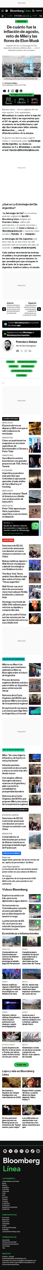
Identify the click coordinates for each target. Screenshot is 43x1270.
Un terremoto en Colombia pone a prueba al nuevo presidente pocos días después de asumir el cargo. (14, 911)
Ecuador (5, 1197)
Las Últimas (13, 366)
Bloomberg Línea (27, 366)
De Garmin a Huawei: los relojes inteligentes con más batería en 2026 (11, 1094)
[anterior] (4, 309)
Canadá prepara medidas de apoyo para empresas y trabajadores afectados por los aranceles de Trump (29, 310)
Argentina (21, 21)
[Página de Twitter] (10, 1151)
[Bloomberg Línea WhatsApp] (21, 528)
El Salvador (6, 1205)
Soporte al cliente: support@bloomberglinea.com (18, 1262)
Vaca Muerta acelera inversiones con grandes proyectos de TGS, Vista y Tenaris (15, 462)
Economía (5, 1218)
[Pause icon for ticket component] (2, 16)
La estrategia (21, 375)
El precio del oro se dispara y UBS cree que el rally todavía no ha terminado (15, 429)
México (4, 1185)
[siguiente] (39, 309)
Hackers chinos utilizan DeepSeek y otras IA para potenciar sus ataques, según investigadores (11, 1021)
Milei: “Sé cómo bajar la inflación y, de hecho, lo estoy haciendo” (13, 758)
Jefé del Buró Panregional (26, 346)
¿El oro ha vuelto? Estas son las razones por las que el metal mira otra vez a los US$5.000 (15, 618)
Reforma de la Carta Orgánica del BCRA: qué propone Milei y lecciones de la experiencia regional (15, 699)
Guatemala (5, 1209)
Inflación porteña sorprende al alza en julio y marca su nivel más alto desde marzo (14, 769)
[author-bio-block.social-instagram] (25, 351)
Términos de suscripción (10, 1244)
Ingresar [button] (39, 11)
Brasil (4, 1183)
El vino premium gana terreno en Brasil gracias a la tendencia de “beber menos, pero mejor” (11, 1122)
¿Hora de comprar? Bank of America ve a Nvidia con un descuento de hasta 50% (14, 497)
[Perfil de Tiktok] (32, 1151)
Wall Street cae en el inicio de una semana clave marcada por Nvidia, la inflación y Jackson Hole (15, 592)
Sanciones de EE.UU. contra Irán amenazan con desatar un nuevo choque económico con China (14, 551)
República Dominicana (9, 1207)
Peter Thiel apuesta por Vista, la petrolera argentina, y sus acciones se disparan (15, 512)
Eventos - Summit (8, 1256)
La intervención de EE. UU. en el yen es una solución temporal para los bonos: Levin (13, 925)
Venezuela (5, 1191)
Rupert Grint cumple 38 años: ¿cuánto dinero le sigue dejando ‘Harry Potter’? (31, 1095)
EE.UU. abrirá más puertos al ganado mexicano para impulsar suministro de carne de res (31, 989)
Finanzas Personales (9, 1227)
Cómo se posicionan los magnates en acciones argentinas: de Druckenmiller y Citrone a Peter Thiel (15, 446)
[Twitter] (21, 351)
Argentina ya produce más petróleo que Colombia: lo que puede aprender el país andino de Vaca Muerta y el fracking (14, 480)
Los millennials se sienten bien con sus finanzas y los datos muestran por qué (31, 1122)
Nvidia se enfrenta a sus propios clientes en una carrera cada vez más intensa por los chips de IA (13, 309)
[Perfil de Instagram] (21, 1151)
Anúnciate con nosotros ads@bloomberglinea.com (19, 1260)
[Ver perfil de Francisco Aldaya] (9, 346)
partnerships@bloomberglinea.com (14, 1258)
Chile (4, 1193)
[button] (4, 91)
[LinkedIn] (30, 351)
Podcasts (10, 362)
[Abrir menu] (2, 10)
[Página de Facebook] (5, 1151)
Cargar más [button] (21, 1065)
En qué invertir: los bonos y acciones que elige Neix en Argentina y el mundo (15, 711)
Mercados (5, 1220)
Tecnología (6, 1246)
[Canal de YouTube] (16, 1151)
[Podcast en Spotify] (38, 1151)
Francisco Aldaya (11, 83)
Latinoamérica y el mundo (10, 1181)
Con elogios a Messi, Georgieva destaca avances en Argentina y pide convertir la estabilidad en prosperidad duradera (14, 785)
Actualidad (5, 1224)
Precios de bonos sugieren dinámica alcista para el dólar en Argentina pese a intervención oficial (15, 685)
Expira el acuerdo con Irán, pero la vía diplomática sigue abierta (14, 898)
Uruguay (5, 1201)
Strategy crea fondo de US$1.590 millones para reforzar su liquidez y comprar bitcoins (14, 606)
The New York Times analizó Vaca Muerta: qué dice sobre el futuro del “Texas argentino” (14, 577)
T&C (3, 1248)
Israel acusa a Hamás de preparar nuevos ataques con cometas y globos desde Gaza (31, 1019)
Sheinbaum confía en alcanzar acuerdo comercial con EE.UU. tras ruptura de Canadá (31, 1052)
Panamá (5, 1199)
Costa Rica (6, 1203)
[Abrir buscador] (33, 10)
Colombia (5, 1189)
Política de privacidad (9, 1242)
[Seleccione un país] (6, 10)
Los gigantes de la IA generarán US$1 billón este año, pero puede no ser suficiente (19, 881)
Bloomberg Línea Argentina (27, 362)
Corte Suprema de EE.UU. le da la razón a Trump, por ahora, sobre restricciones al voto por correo (11, 1052)
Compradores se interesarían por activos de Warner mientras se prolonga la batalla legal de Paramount (14, 842)
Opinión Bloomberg (11, 853)
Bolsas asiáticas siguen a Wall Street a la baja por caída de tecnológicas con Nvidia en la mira (14, 565)
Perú (3, 1195)
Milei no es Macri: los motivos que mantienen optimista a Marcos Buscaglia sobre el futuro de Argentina (14, 670)
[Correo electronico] (17, 351)
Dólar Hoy (5, 1221)
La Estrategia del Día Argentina (21, 371)
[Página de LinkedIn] (27, 1151)
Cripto (4, 1225)
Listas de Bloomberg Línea (11, 1231)
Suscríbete (6, 1240)
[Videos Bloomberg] (21, 889)
